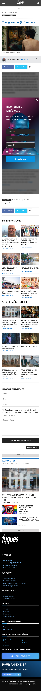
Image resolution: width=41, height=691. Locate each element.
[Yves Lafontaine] (4, 59)
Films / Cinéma (28, 200)
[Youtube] (3, 645)
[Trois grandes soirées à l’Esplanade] (11, 283)
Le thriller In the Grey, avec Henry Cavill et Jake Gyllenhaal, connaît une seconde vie (29, 372)
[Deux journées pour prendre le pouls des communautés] (30, 283)
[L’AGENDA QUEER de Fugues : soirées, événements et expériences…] (9, 509)
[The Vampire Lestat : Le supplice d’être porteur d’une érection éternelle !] (9, 521)
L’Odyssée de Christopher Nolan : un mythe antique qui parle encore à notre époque (11, 372)
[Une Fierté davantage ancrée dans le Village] (30, 259)
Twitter (26, 643)
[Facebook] (3, 640)
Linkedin (7, 643)
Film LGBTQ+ (12, 15)
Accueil (4, 12)
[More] (29, 67)
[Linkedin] (3, 642)
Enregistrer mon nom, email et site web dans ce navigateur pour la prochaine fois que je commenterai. (20, 412)
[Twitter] (22, 642)
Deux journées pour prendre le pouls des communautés (29, 293)
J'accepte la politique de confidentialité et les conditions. (20, 152)
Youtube (7, 645)
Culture (10, 12)
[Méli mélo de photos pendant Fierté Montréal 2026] (11, 259)
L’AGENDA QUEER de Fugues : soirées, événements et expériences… (26, 508)
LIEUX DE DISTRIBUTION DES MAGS (17, 649)
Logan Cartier (7, 328)
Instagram (27, 640)
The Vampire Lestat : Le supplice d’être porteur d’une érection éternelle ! (29, 520)
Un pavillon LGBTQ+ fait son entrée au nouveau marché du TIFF (19, 497)
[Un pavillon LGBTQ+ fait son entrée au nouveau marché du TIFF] (11, 312)
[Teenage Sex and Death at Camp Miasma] (11, 338)
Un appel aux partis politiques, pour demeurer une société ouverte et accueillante (10, 242)
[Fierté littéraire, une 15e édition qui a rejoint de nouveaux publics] (30, 231)
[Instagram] (22, 640)
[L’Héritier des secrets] (30, 338)
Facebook (8, 640)
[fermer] (36, 99)
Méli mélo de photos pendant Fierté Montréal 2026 (10, 268)
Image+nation (7, 203)
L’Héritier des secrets (29, 346)
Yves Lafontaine (14, 59)
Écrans (15, 12)
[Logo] (20, 2)
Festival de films (17, 200)
